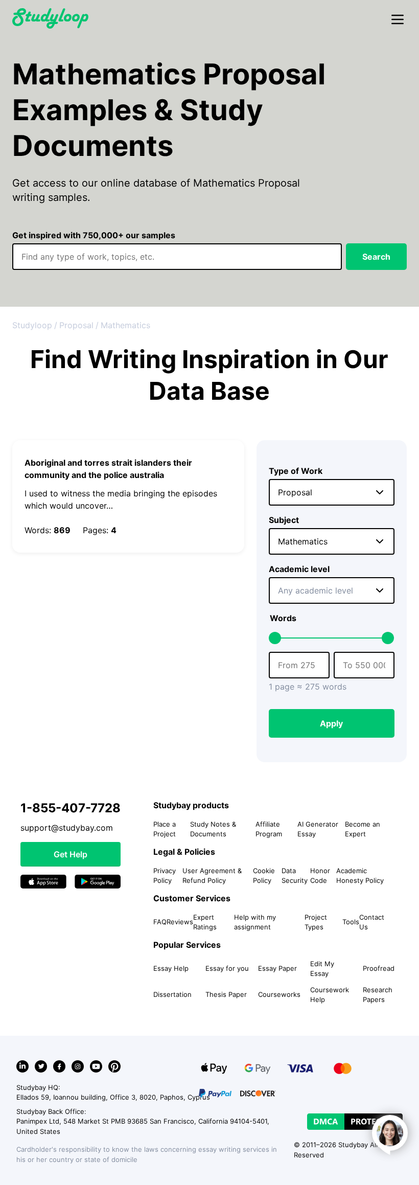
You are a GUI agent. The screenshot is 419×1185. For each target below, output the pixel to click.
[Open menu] (397, 20)
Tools (350, 922)
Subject (284, 520)
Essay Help (171, 968)
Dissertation (172, 994)
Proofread (378, 968)
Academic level (299, 569)
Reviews (180, 922)
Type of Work (295, 471)
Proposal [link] (76, 325)
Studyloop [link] (32, 325)
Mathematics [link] (125, 325)
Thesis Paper (226, 994)
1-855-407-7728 (70, 808)
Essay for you (227, 968)
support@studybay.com (66, 828)
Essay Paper (277, 968)
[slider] (275, 638)
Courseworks (279, 994)
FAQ (160, 922)
